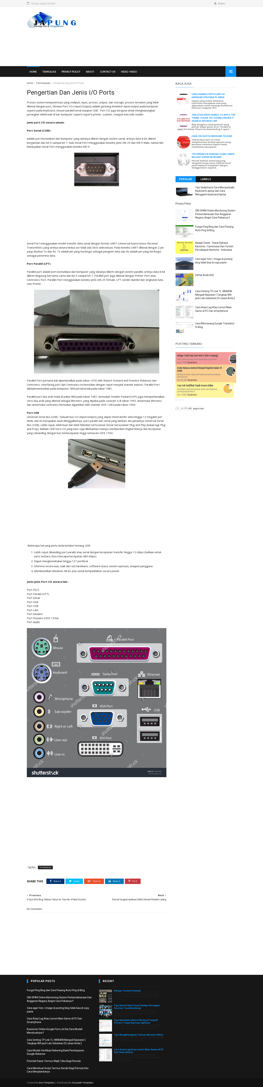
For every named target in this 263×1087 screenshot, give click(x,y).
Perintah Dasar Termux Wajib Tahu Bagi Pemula (54, 1061)
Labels (206, 179)
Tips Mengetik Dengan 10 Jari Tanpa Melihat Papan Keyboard (213, 155)
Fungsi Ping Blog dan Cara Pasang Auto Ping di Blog (56, 990)
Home (33, 71)
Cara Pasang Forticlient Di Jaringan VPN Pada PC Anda (208, 96)
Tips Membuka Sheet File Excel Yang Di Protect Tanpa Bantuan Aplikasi (136, 1021)
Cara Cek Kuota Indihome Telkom (212, 136)
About (90, 71)
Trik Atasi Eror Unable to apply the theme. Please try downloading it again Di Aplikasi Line (213, 117)
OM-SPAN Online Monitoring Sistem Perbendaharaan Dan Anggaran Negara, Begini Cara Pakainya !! (215, 214)
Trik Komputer (43, 83)
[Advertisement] (171, 36)
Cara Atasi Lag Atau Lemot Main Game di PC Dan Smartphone (139, 1050)
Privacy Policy (71, 71)
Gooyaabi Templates (82, 1082)
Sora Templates (47, 1082)
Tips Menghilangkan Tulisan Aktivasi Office (138, 1034)
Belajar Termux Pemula (127, 990)
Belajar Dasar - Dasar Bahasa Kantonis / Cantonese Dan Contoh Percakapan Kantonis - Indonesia (214, 246)
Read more (192, 362)
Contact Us (107, 71)
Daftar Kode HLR (204, 275)
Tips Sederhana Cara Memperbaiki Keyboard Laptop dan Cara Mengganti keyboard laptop (214, 191)
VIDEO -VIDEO (129, 71)
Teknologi (49, 71)
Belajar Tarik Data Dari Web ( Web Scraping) (197, 355)
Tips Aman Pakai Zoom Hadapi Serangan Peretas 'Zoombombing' (137, 1006)
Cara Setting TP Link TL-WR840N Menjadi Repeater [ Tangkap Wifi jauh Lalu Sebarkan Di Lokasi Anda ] (215, 295)
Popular (185, 179)
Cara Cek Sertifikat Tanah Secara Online (195, 385)
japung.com (180, 400)
